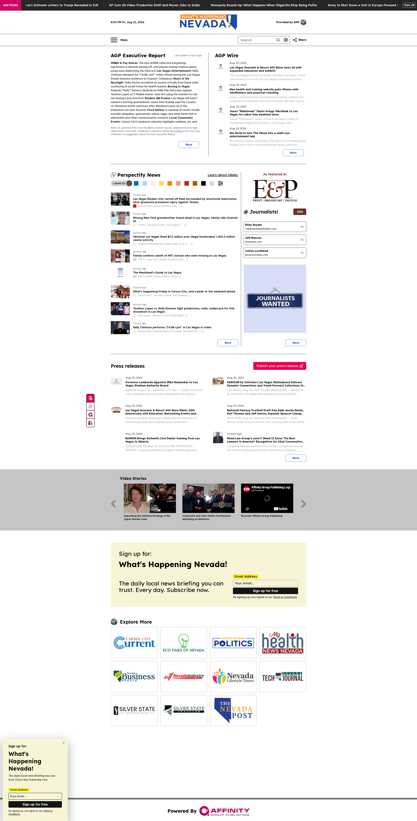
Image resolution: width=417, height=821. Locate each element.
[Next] (303, 504)
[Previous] (113, 504)
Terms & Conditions (285, 597)
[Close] (63, 742)
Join (300, 212)
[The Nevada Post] (233, 710)
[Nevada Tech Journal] (282, 676)
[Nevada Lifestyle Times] (233, 676)
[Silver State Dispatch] (134, 710)
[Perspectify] (90, 406)
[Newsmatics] (90, 423)
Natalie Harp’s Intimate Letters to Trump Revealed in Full (54, 5)
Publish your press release (277, 366)
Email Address (246, 576)
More (189, 144)
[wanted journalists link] (275, 191)
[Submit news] (90, 398)
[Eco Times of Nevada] (183, 642)
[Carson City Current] (134, 642)
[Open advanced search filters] (286, 40)
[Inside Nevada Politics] (233, 642)
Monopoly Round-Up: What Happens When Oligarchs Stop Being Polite (264, 5)
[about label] (134, 206)
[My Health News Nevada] (282, 642)
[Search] (278, 40)
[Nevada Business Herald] (134, 676)
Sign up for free (265, 591)
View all (409, 5)
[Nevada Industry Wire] (183, 676)
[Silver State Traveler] (183, 710)
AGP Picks (10, 5)
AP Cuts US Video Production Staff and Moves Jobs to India (154, 5)
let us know (176, 131)
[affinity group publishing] (90, 415)
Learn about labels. (223, 175)
